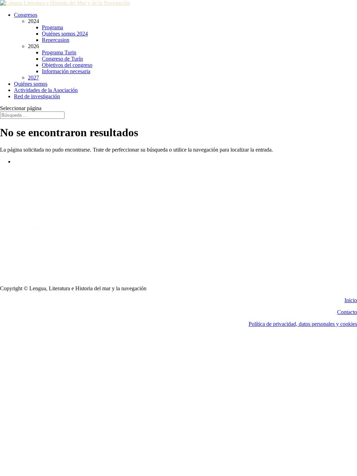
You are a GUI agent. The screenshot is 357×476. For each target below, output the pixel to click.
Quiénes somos (30, 84)
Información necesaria (66, 71)
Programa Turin (59, 52)
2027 (33, 77)
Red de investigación (37, 96)
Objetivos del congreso (67, 65)
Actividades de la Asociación (46, 90)
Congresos (25, 15)
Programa (52, 27)
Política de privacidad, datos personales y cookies (303, 324)
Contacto (347, 312)
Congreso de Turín (62, 59)
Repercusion (55, 40)
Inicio (350, 300)
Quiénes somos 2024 (65, 34)
